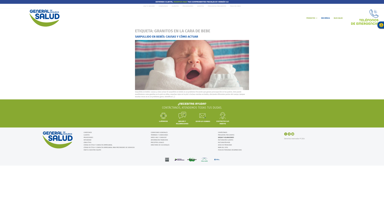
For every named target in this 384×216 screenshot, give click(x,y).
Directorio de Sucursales (160, 145)
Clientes (175, 6)
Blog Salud (338, 18)
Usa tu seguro (149, 6)
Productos (310, 18)
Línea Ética (87, 142)
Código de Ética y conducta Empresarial (98, 145)
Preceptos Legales (157, 142)
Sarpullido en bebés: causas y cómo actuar (166, 36)
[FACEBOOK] (289, 134)
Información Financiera (159, 140)
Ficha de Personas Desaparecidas (230, 150)
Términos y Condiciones (159, 135)
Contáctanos (222, 132)
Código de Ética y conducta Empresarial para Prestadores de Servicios (109, 147)
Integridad (87, 140)
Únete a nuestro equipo (92, 150)
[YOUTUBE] (292, 134)
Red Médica (325, 18)
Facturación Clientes (225, 140)
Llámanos (163, 121)
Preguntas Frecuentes (217, 6)
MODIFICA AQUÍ (181, 2)
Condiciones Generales (159, 132)
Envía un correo (203, 121)
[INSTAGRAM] (285, 134)
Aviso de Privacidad (225, 145)
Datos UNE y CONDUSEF (159, 137)
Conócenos (163, 6)
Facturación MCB (224, 142)
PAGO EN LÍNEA (235, 6)
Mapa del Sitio (223, 147)
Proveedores (188, 6)
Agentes (200, 6)
